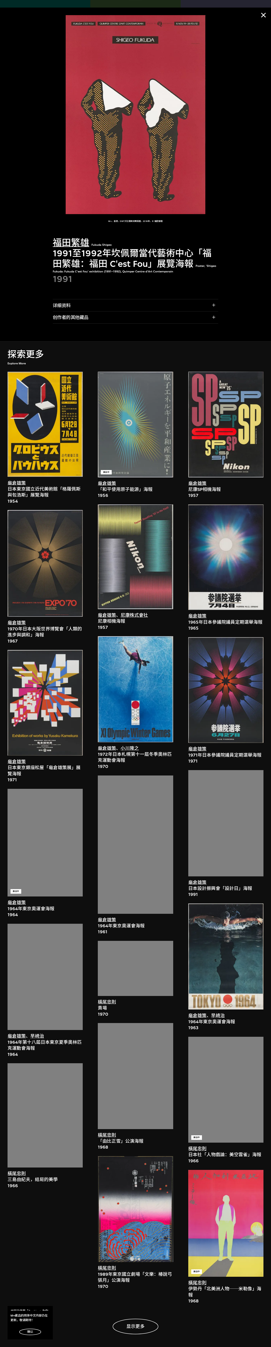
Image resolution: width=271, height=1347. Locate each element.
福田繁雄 (71, 242)
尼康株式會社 (134, 615)
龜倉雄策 (17, 483)
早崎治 (37, 1036)
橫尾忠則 (17, 1173)
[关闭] (263, 15)
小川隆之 (130, 748)
